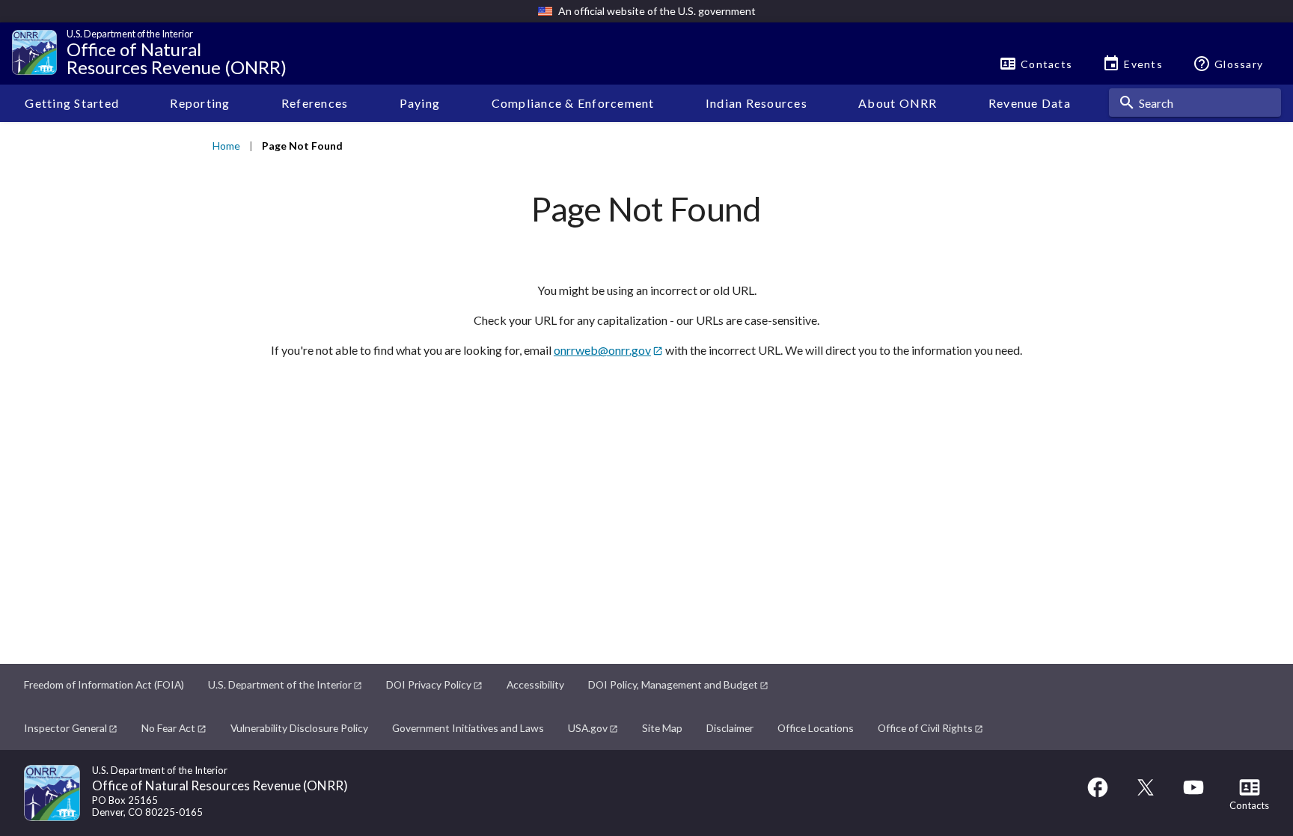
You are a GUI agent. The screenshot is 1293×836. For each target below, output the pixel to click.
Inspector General (65, 727)
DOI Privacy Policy (428, 684)
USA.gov (588, 727)
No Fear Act (168, 727)
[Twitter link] (1146, 794)
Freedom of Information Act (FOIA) (104, 684)
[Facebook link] (1098, 794)
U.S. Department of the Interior (280, 684)
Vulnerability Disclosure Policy (299, 727)
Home (226, 145)
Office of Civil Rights (925, 727)
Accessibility (535, 684)
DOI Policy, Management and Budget (673, 684)
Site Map (662, 727)
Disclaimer (730, 727)
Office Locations (815, 727)
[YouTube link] (1193, 794)
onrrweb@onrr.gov (602, 350)
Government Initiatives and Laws (468, 727)
